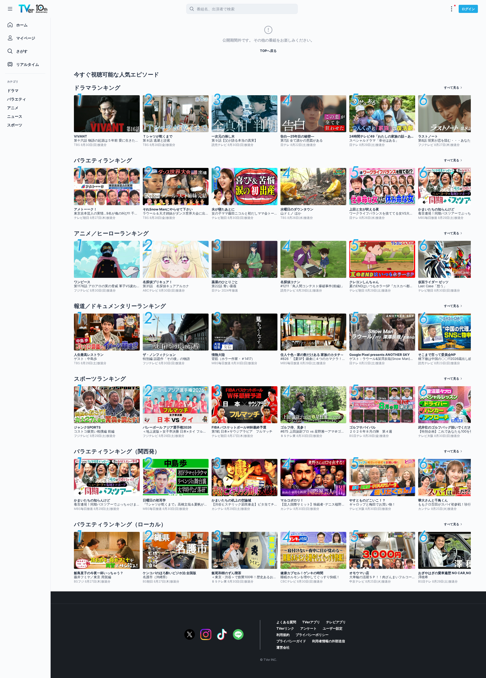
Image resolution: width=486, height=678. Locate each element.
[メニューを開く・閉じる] (452, 9)
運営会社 (283, 647)
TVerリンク (285, 628)
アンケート (308, 628)
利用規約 (283, 635)
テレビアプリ (336, 622)
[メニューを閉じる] (10, 9)
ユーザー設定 (332, 628)
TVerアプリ (311, 622)
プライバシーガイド (291, 641)
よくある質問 (286, 622)
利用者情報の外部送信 (328, 641)
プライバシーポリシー (312, 635)
